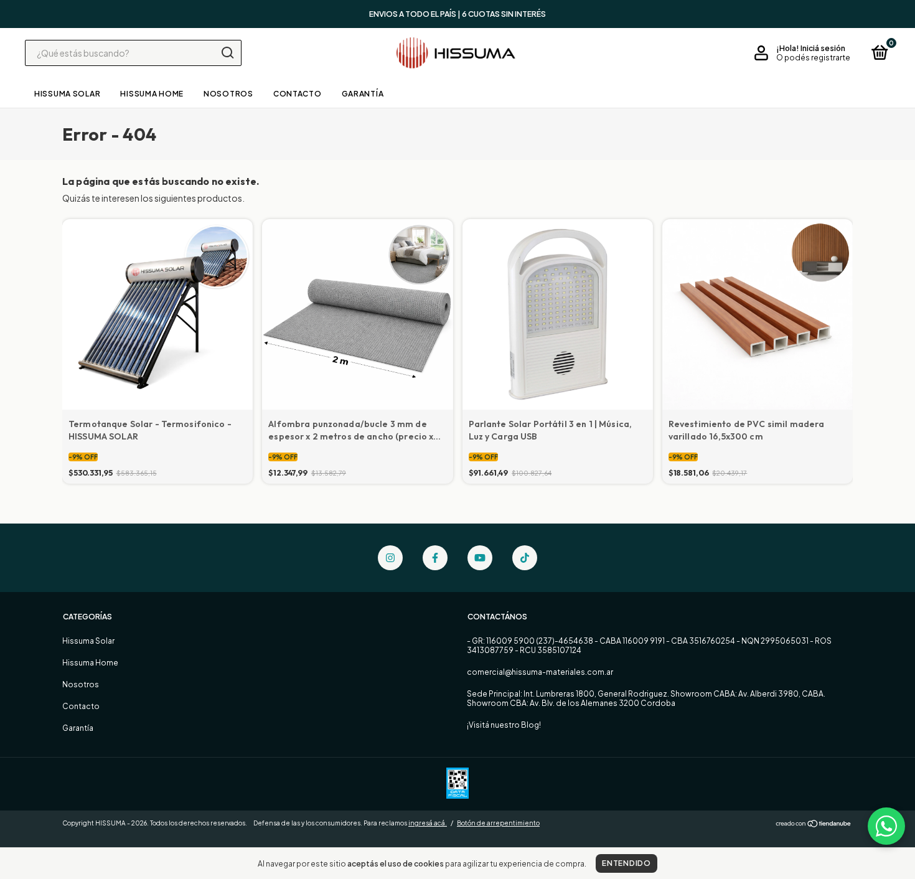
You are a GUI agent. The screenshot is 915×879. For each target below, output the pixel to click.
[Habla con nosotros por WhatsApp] (886, 826)
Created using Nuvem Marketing (457, 243)
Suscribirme (458, 200)
